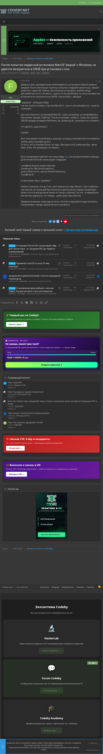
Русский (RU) (22, 587)
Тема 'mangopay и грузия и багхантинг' (26, 392)
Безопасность (68, 587)
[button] (4, 21)
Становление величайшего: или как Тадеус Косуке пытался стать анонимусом (31, 290)
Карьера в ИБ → (16, 474)
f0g (4, 73)
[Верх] (96, 587)
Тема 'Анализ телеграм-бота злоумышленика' (29, 413)
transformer (13, 281)
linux (38, 73)
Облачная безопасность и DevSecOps (41, 294)
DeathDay (12, 294)
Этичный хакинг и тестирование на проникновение (34, 255)
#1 (100, 81)
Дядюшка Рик (89, 290)
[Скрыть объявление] (99, 29)
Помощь (80, 587)
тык (66, 156)
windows (46, 73)
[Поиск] (101, 11)
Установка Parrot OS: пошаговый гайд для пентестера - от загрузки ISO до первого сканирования (32, 248)
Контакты (44, 587)
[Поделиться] (96, 81)
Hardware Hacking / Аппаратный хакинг (42, 269)
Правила (55, 587)
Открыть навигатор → (51, 365)
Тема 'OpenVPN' (15, 382)
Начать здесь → (16, 324)
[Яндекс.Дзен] (61, 221)
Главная (90, 587)
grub (32, 73)
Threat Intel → (15, 448)
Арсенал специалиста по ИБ (39, 281)
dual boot (25, 73)
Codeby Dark (7, 587)
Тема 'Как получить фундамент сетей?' (25, 422)
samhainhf (12, 269)
